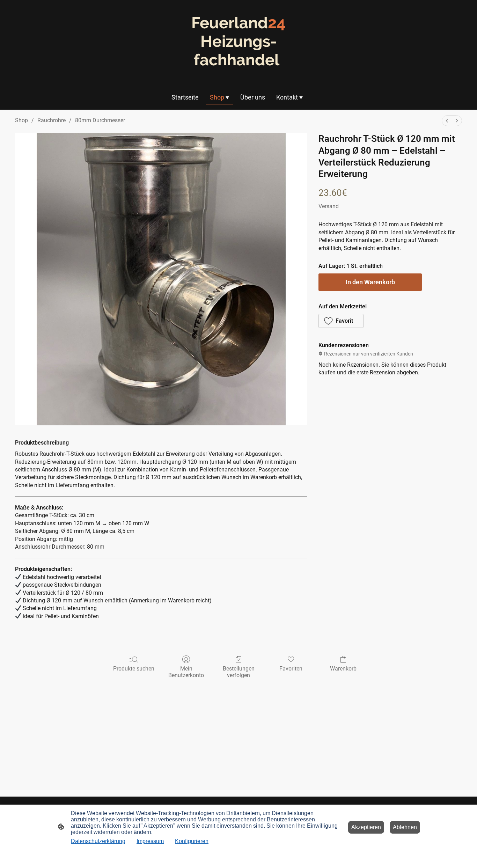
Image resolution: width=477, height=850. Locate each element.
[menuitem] (447, 121)
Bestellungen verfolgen (239, 672)
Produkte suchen (133, 668)
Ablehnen (405, 827)
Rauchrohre (51, 120)
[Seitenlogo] (239, 76)
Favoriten (290, 668)
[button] (341, 321)
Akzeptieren (366, 827)
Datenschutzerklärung (98, 841)
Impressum (150, 841)
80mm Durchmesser (100, 120)
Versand (328, 206)
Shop (21, 120)
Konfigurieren (191, 841)
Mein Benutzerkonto (186, 672)
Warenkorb (343, 668)
